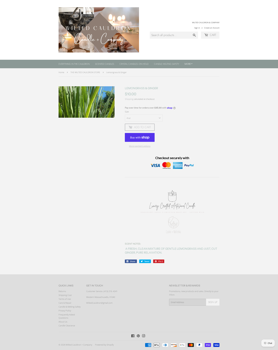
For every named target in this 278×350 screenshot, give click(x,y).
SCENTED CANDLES (104, 64)
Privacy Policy (65, 310)
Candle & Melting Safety (70, 306)
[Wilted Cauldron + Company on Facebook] (132, 336)
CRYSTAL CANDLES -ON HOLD (134, 64)
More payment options (139, 146)
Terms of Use (65, 299)
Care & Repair (65, 302)
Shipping (129, 99)
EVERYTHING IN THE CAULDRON (74, 64)
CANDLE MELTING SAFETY (166, 64)
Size (127, 111)
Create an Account (211, 28)
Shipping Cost (65, 295)
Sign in (197, 28)
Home (61, 72)
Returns (62, 291)
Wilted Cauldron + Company (79, 344)
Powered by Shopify (104, 344)
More (188, 63)
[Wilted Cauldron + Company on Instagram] (143, 336)
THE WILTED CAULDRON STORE (85, 72)
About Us (63, 321)
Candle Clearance (67, 325)
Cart (212, 35)
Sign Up (212, 302)
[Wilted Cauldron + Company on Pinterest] (138, 336)
